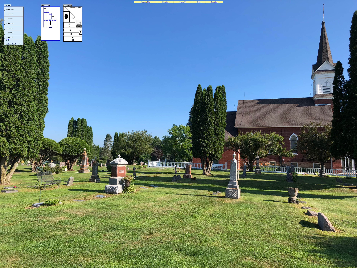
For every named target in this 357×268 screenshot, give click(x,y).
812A (50, 14)
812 (50, 20)
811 (52, 20)
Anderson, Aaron (11, 44)
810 (55, 20)
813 (47, 20)
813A (47, 12)
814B (45, 8)
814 (44, 20)
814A (45, 12)
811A (53, 16)
